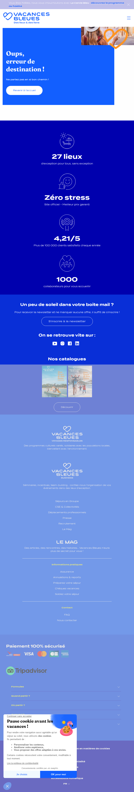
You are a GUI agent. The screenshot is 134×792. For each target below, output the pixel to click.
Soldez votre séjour (67, 594)
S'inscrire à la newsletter (67, 321)
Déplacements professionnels (67, 512)
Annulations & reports (67, 577)
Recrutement (67, 523)
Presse (67, 518)
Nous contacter (67, 620)
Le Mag (67, 529)
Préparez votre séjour (67, 583)
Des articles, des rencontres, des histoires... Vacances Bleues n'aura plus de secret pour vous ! (67, 549)
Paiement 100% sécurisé (35, 646)
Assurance (67, 571)
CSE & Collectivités (67, 506)
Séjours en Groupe (67, 501)
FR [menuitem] (65, 784)
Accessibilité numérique (67, 778)
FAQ (67, 614)
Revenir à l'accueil (24, 90)
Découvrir (67, 407)
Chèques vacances (67, 588)
